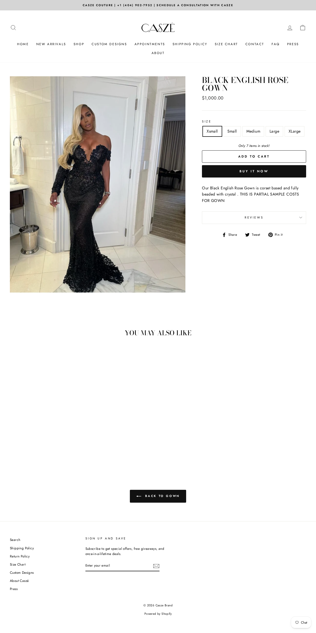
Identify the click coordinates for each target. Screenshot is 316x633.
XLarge (294, 131)
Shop (79, 44)
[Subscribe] (156, 566)
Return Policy (20, 556)
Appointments (150, 44)
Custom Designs (109, 44)
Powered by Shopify (158, 614)
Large (274, 131)
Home (23, 44)
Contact (254, 44)
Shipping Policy (190, 44)
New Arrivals (51, 44)
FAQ (276, 44)
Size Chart (226, 44)
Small (232, 131)
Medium (253, 131)
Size (206, 121)
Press (293, 44)
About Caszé (19, 580)
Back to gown (161, 496)
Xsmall (212, 131)
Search (15, 539)
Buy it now (254, 171)
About (158, 53)
